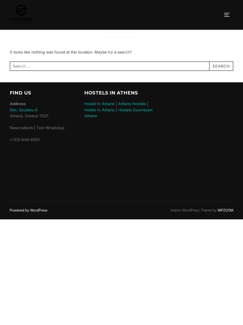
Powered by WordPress (28, 210)
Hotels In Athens (99, 110)
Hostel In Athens (99, 103)
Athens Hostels (132, 103)
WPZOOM (225, 210)
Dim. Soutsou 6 (23, 110)
